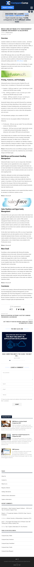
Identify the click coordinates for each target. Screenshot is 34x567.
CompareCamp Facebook (8, 539)
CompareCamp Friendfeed (8, 543)
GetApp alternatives (6, 491)
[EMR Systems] (6, 452)
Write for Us (4, 484)
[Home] (17, 3)
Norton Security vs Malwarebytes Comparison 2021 (19, 518)
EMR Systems (15, 449)
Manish (3, 513)
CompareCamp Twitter (7, 535)
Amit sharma (4, 508)
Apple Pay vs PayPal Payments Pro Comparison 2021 (20, 435)
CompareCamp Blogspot (7, 551)
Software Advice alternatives (8, 495)
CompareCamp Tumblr (7, 547)
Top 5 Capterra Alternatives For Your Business (16, 526)
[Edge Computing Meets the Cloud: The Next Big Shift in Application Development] (17, 342)
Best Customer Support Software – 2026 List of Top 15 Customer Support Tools (17, 509)
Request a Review (6, 487)
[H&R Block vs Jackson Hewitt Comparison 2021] (6, 424)
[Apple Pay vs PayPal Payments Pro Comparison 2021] (6, 437)
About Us (4, 476)
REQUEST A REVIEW (7, 7)
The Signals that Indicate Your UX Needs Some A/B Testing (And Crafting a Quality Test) (16, 522)
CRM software (20, 61)
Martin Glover (9, 32)
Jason (3, 521)
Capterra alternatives (7, 499)
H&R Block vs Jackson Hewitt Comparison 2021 (19, 422)
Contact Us (4, 480)
